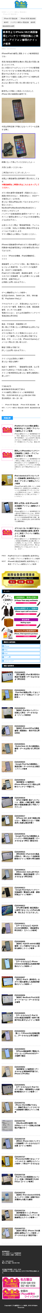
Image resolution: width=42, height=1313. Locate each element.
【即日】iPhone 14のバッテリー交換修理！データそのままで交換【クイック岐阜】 (27, 1143)
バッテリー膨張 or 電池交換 (14, 408)
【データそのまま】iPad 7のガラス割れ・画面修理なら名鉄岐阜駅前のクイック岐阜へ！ (27, 1089)
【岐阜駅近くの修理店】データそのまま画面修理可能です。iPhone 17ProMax (27, 1071)
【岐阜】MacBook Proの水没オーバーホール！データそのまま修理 (27, 999)
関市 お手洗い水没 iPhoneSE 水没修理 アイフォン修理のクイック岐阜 (27, 505)
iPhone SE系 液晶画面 (27, 405)
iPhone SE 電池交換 (11, 405)
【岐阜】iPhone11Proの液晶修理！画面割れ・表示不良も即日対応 (27, 730)
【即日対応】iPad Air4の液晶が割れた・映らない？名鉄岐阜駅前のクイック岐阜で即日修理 (27, 856)
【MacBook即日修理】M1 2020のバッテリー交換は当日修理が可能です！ (27, 1125)
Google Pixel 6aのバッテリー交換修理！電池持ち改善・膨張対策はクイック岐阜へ (27, 892)
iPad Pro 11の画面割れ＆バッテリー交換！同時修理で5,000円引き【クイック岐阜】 (27, 1179)
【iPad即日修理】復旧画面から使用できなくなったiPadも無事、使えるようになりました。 (27, 910)
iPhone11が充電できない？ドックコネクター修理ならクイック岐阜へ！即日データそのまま (27, 1161)
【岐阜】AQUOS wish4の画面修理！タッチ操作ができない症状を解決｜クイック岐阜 (27, 946)
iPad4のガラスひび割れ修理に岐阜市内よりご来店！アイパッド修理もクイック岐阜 (27, 428)
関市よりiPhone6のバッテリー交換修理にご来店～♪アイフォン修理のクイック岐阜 (27, 453)
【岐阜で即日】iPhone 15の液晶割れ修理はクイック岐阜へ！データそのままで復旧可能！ (27, 1233)
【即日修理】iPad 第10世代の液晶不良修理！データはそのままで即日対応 (27, 677)
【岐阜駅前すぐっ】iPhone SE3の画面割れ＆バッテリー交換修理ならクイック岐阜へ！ (27, 1215)
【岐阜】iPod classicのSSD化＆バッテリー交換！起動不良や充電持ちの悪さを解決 (27, 1197)
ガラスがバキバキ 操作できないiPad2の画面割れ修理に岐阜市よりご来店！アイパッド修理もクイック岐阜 (27, 532)
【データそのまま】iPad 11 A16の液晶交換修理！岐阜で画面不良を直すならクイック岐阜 (27, 1017)
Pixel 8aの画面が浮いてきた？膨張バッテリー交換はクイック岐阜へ (27, 694)
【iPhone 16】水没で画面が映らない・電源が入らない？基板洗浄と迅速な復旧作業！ (27, 820)
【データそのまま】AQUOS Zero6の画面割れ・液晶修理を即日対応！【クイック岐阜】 (27, 928)
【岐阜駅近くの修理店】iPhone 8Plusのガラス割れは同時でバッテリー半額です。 (27, 784)
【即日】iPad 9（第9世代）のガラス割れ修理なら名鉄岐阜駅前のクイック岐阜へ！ (27, 982)
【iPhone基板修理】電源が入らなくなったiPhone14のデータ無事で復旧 (27, 1053)
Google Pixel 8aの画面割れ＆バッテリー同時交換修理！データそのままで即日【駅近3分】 (27, 838)
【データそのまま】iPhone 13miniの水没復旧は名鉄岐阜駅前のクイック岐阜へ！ (27, 964)
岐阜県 (27, 408)
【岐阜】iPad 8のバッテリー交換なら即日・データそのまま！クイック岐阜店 (27, 712)
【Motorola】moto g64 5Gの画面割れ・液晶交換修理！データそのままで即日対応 (27, 874)
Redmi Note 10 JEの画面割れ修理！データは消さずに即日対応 (27, 748)
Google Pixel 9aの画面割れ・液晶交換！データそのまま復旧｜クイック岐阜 (27, 766)
